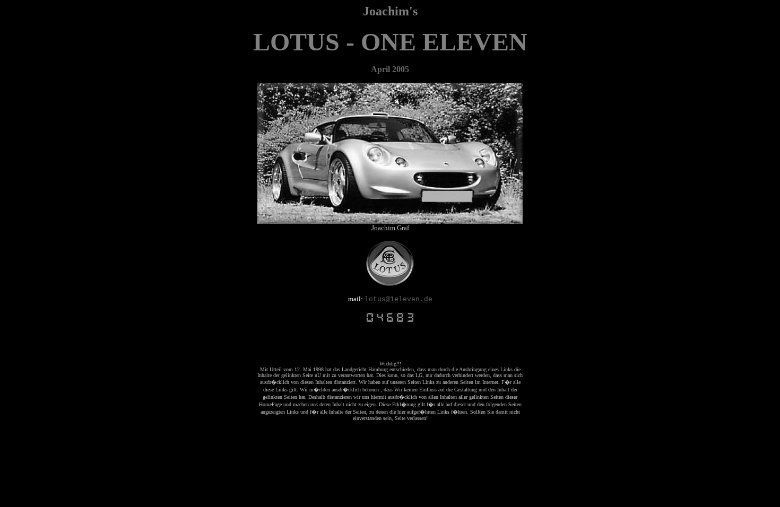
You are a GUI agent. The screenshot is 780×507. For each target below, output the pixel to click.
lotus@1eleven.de (398, 299)
